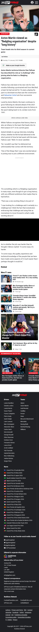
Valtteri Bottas (8, 458)
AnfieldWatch (24, 603)
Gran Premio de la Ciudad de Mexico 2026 (19, 520)
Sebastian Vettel (10, 95)
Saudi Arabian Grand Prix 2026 (16, 478)
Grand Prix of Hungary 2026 (15, 499)
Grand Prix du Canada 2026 (15, 483)
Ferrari (22, 413)
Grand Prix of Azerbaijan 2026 (16, 510)
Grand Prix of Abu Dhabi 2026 (16, 531)
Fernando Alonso (9, 442)
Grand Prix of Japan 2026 (15, 475)
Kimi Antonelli (8, 432)
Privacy (15, 620)
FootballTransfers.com (11, 600)
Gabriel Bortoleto (9, 453)
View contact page (9, 591)
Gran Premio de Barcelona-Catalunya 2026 (20, 488)
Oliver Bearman (9, 437)
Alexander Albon (9, 427)
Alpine (22, 403)
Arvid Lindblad (8, 448)
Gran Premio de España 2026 (16, 507)
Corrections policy (11, 617)
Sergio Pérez (8, 461)
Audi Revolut (24, 408)
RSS (25, 610)
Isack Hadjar (8, 419)
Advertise (8, 612)
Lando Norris (8, 408)
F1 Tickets (9, 620)
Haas (22, 416)
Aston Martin (4, 33)
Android (8, 615)
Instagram (28, 612)
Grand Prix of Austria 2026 (15, 491)
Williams (23, 429)
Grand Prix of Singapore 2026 (16, 515)
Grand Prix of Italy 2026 (14, 504)
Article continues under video (19, 118)
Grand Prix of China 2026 (14, 473)
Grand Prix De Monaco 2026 (15, 486)
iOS (12, 615)
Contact (29, 610)
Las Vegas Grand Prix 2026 (15, 525)
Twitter (21, 612)
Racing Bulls (24, 424)
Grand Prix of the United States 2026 (18, 517)
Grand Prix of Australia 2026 (15, 470)
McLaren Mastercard (27, 419)
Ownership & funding (24, 617)
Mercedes (23, 421)
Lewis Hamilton (9, 403)
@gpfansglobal (10, 542)
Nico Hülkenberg (9, 456)
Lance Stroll (7, 445)
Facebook (15, 612)
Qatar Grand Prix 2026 (14, 528)
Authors (8, 610)
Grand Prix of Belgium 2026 (15, 496)
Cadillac (22, 411)
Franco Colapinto (9, 413)
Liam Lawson (8, 421)
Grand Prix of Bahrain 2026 (15, 512)
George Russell (8, 435)
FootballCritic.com (26, 600)
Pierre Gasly (7, 416)
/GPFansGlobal (11, 548)
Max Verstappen (9, 424)
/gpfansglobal (9, 540)
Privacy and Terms (17, 610)
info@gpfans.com (9, 575)
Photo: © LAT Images (7, 30)
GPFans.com (8, 603)
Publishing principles (20, 615)
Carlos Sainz (8, 429)
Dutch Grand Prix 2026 (14, 502)
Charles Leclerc (8, 405)
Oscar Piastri (8, 411)
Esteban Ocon (8, 440)
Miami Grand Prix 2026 (14, 481)
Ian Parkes (5, 56)
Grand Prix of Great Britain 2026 (16, 494)
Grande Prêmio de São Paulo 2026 (17, 523)
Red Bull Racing (25, 427)
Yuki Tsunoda (8, 450)
